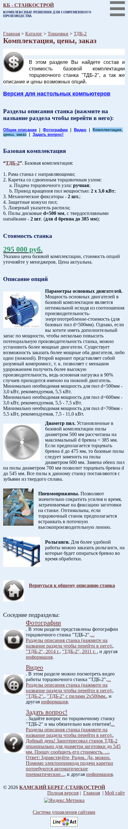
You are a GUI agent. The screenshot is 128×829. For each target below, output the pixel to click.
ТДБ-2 (80, 33)
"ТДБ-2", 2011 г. (79, 651)
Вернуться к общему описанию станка (72, 585)
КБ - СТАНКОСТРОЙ (28, 5)
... (92, 634)
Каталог (33, 33)
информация (39, 657)
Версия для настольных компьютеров (56, 94)
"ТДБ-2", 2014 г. (43, 651)
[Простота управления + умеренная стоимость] (64, 824)
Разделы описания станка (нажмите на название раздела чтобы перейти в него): (69, 643)
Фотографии (55, 129)
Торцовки (58, 33)
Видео (80, 129)
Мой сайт (115, 793)
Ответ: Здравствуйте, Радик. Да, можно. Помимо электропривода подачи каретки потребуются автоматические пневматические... (69, 766)
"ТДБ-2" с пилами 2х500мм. (76, 696)
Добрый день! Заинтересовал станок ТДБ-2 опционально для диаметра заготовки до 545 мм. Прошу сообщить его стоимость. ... (73, 746)
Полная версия (63, 793)
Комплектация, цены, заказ (50, 41)
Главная (11, 33)
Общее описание (20, 129)
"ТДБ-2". (35, 696)
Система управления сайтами (64, 812)
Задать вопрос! (48, 134)
